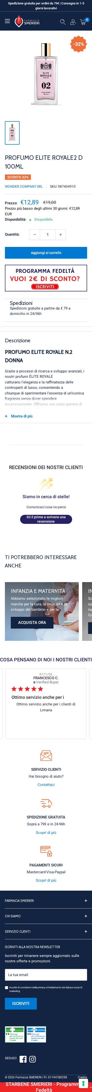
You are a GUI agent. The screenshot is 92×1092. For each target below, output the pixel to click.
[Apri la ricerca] (63, 23)
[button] (46, 1087)
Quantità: (12, 234)
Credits (82, 1077)
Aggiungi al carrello (46, 253)
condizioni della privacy (32, 987)
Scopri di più (46, 832)
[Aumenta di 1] (60, 235)
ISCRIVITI (20, 1003)
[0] (83, 22)
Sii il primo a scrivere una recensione (46, 519)
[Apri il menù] (7, 21)
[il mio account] (73, 23)
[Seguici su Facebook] (23, 1060)
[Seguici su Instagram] (32, 1060)
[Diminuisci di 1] (34, 235)
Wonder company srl (24, 186)
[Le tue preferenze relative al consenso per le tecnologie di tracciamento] (83, 1083)
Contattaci (46, 784)
